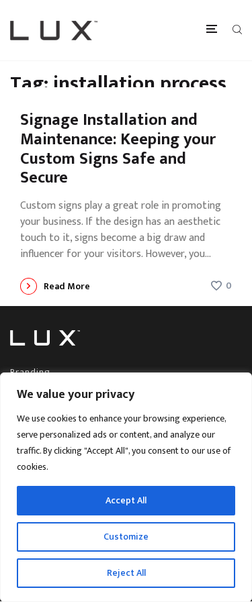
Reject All (126, 573)
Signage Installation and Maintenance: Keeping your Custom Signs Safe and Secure (118, 149)
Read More (67, 286)
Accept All (126, 500)
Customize (126, 536)
